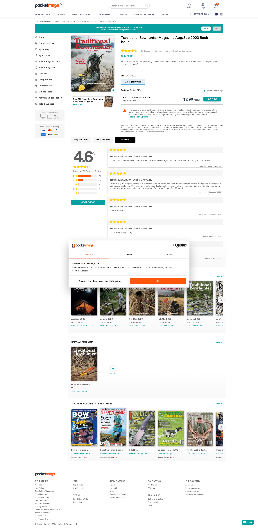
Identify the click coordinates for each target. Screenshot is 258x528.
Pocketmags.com (192, 488)
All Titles (38, 485)
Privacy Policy (41, 506)
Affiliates (151, 488)
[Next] (221, 299)
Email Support (78, 488)
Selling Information (155, 499)
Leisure (123, 14)
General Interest (144, 14)
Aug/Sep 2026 (78, 319)
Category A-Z (45, 79)
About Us (189, 485)
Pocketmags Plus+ (47, 67)
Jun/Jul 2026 (106, 319)
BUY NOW (212, 99)
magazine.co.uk (192, 491)
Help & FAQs (78, 485)
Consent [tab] (89, 254)
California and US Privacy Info (47, 509)
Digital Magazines (117, 497)
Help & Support (46, 104)
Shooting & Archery (67, 21)
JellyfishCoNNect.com (194, 494)
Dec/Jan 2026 (193, 319)
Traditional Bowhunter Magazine (90, 21)
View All (219, 277)
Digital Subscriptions (43, 21)
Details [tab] (129, 254)
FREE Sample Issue (80, 384)
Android (113, 488)
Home (41, 37)
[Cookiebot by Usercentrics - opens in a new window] (175, 246)
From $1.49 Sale (46, 43)
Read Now (77, 104)
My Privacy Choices (43, 519)
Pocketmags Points (118, 494)
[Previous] (73, 299)
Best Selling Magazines (44, 491)
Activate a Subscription (50, 98)
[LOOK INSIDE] (92, 91)
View (73, 326)
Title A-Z (42, 73)
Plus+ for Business (43, 503)
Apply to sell (153, 502)
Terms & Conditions (43, 513)
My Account (44, 55)
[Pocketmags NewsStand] (48, 5)
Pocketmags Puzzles (49, 61)
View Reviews (88, 202)
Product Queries (155, 485)
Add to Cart (82, 326)
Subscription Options (138, 117)
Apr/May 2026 (136, 319)
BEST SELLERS (42, 14)
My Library (43, 49)
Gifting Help (77, 502)
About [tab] (169, 254)
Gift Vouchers (45, 91)
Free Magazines (41, 494)
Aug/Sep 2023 (110, 21)
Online (113, 491)
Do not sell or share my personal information (100, 281)
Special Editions (82, 342)
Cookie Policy (40, 516)
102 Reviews (146, 51)
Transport (105, 14)
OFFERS (61, 14)
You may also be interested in (91, 403)
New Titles (39, 488)
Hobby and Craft (82, 14)
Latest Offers (45, 85)
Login (150, 505)
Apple (112, 485)
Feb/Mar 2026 (164, 319)
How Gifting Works (80, 499)
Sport (164, 14)
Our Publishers (41, 500)
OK (158, 281)
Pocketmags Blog (42, 497)
